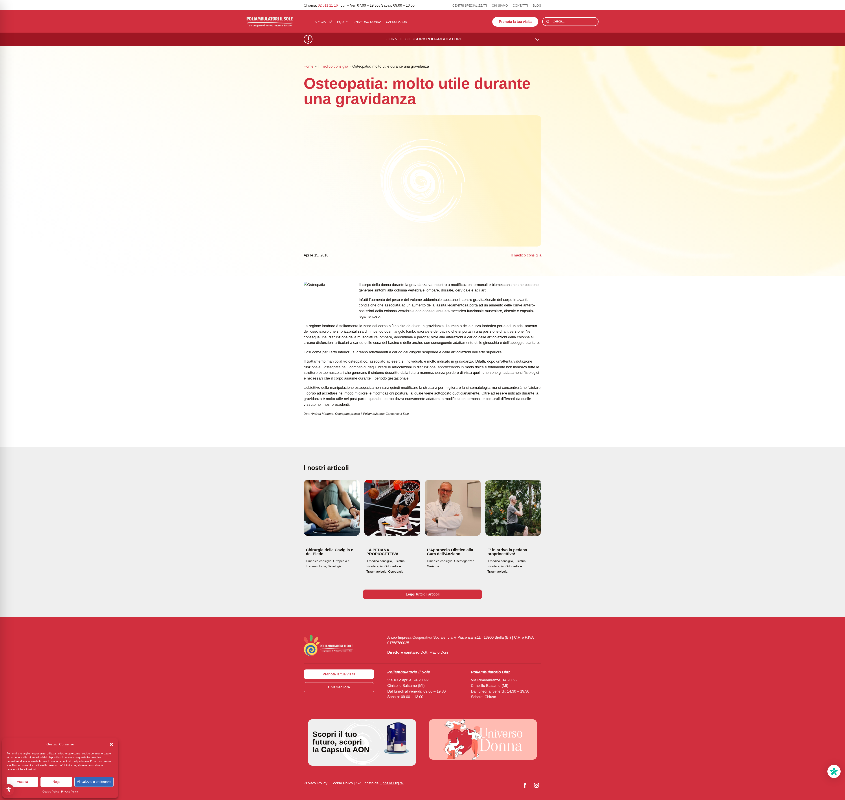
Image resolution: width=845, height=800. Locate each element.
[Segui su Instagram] (536, 785)
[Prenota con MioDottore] (834, 771)
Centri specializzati (469, 5)
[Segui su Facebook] (525, 785)
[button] (111, 744)
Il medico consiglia (333, 66)
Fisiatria (399, 561)
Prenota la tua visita (515, 22)
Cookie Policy (50, 791)
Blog (537, 5)
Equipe (343, 22)
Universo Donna (367, 22)
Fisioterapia (374, 566)
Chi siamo (500, 5)
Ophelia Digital (392, 783)
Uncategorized (464, 561)
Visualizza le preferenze (94, 781)
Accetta (22, 781)
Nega (56, 781)
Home (308, 66)
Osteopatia (395, 571)
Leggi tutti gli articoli (422, 594)
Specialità (323, 22)
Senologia (335, 566)
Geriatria (433, 566)
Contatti (520, 5)
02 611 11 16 (328, 5)
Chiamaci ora (339, 687)
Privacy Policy (69, 791)
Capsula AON (396, 22)
